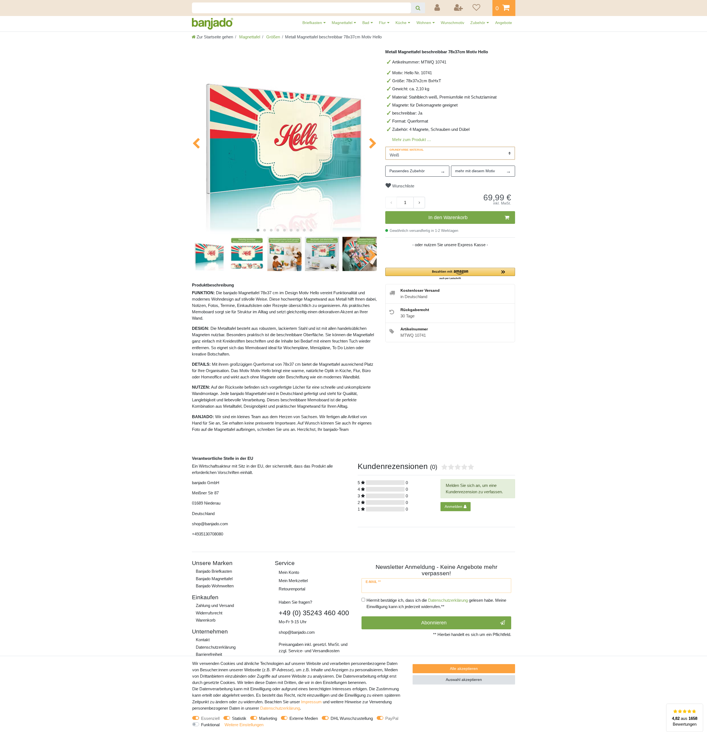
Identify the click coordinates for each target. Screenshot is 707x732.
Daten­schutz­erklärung (216, 647)
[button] (450, 274)
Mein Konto (289, 572)
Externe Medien (303, 718)
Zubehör (478, 22)
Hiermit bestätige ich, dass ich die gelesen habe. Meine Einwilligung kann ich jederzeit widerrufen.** (436, 603)
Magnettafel (343, 22)
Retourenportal (292, 589)
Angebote (503, 22)
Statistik (239, 718)
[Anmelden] (438, 8)
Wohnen (424, 22)
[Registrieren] (459, 8)
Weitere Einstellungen (244, 724)
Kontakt (203, 639)
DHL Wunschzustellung (352, 718)
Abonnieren (434, 622)
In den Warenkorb (448, 217)
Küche (401, 22)
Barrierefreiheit (209, 654)
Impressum (311, 701)
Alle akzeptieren (464, 668)
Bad (366, 22)
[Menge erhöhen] (419, 202)
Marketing (268, 718)
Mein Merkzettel (293, 580)
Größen (272, 37)
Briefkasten (312, 22)
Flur (383, 22)
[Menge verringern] (391, 202)
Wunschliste (402, 186)
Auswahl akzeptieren (464, 679)
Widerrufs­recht (209, 613)
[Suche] (418, 7)
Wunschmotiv (452, 22)
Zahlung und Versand (215, 605)
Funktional (210, 724)
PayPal (391, 718)
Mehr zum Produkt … (411, 139)
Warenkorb (205, 620)
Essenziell (210, 718)
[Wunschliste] (480, 8)
